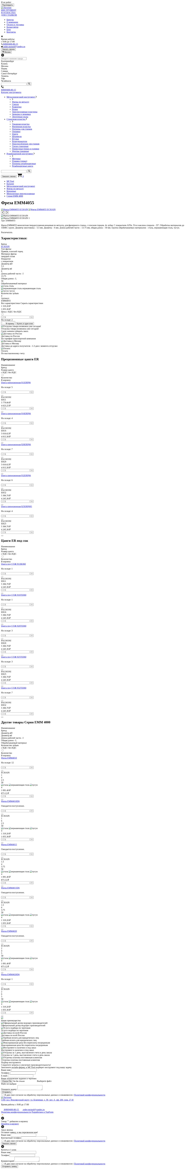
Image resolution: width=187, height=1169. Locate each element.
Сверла (15, 104)
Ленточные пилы (20, 117)
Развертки (16, 107)
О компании (12, 22)
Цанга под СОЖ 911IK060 (13, 564)
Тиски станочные (20, 146)
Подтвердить (7, 5)
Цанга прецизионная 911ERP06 (16, 382)
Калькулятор (12, 27)
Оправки (16, 131)
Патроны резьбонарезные (24, 163)
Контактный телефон (11, 1138)
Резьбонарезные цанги (22, 166)
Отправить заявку (9, 1166)
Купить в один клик (25, 324)
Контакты (11, 32)
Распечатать (6, 232)
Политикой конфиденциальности (89, 1095)
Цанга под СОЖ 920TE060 (13, 626)
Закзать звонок (8, 49)
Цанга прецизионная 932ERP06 (16, 475)
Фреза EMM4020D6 (10, 974)
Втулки (15, 139)
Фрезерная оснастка (21, 126)
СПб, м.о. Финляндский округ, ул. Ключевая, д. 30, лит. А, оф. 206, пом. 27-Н (37, 1100)
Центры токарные (20, 151)
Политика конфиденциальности (16, 1112)
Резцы (15, 109)
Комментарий (7, 1161)
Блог (9, 29)
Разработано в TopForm (42, 1112)
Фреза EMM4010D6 (10, 801)
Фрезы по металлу (20, 102)
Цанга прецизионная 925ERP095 (16, 506)
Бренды (10, 20)
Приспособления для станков (25, 144)
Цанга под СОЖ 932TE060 (13, 688)
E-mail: (4, 1076)
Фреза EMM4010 (9, 758)
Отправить (6, 1092)
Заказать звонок (9, 176)
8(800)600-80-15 (8, 90)
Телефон (5, 1155)
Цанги (15, 134)
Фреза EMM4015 (9, 844)
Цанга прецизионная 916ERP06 (16, 413)
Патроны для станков (22, 129)
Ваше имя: (6, 1070)
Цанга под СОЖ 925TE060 (13, 657)
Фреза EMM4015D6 (10, 888)
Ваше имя (5, 1135)
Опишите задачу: (9, 1089)
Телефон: (5, 1073)
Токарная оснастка (20, 124)
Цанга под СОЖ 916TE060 (13, 595)
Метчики (16, 158)
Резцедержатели (19, 141)
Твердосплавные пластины (24, 112)
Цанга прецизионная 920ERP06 (16, 444)
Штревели (17, 136)
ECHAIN (5, 246)
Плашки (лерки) (19, 161)
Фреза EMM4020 (9, 931)
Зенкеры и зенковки (21, 114)
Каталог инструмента (11, 92)
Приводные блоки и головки (25, 149)
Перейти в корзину (10, 1124)
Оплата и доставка (15, 24)
